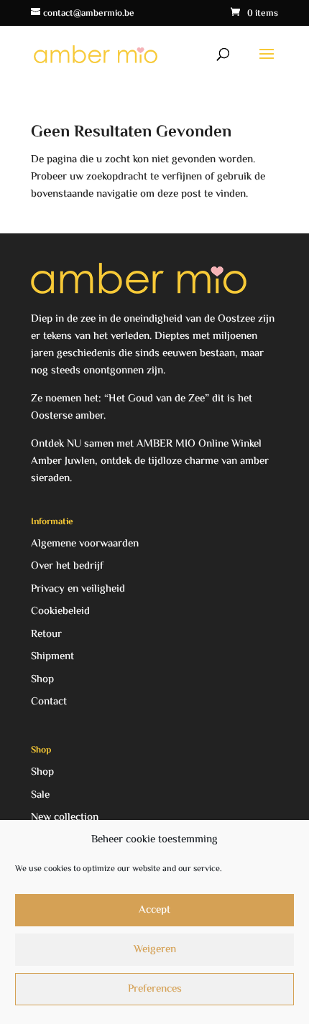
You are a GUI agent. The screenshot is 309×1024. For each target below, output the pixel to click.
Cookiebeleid (60, 611)
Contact (49, 702)
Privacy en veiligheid (78, 589)
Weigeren (155, 949)
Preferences (155, 989)
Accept (154, 910)
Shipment (52, 656)
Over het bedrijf (67, 566)
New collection (64, 817)
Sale (40, 795)
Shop (42, 679)
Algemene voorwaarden (85, 544)
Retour (46, 634)
